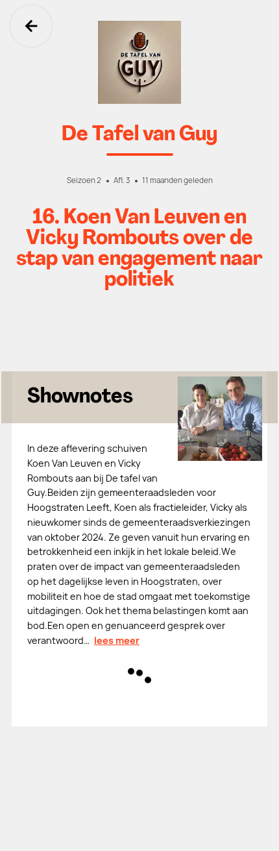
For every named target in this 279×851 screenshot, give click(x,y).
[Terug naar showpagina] (139, 62)
